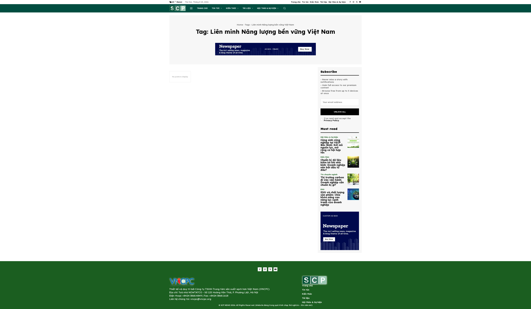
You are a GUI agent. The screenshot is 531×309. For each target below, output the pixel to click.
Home (240, 24)
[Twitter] (356, 2)
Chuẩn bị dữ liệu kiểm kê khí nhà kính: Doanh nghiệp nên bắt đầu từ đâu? (333, 165)
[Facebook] (350, 2)
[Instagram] (353, 2)
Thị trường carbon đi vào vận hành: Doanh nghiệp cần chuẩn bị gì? (332, 181)
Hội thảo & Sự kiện (329, 137)
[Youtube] (360, 2)
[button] (284, 8)
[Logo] (181, 282)
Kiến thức (325, 157)
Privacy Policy (331, 120)
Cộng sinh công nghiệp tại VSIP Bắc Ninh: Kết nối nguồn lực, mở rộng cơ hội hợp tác (332, 146)
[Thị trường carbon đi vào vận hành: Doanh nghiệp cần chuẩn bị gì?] (353, 179)
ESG (322, 189)
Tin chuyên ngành (329, 174)
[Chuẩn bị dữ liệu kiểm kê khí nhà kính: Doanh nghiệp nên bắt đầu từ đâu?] (353, 162)
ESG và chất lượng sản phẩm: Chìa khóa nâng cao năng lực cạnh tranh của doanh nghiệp (332, 198)
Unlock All (340, 112)
